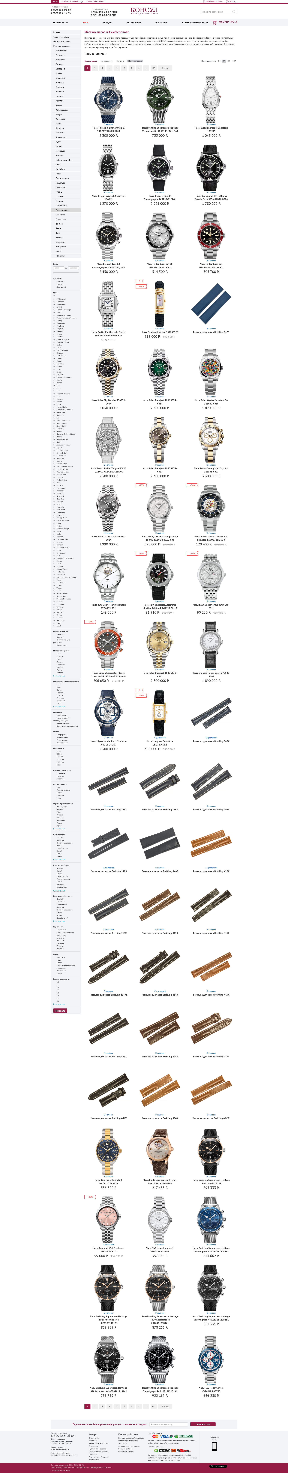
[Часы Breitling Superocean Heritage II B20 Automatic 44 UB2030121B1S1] (108, 1288)
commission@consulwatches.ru (64, 1455)
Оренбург (60, 169)
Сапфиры (60, 943)
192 (234, 61)
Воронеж (60, 87)
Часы (55, 1)
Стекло (56, 731)
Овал (58, 798)
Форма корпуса (60, 784)
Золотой (60, 840)
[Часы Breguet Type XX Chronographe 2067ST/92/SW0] (108, 236)
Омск (58, 164)
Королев (60, 128)
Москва (56, 32)
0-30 (58, 751)
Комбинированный (64, 843)
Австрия (59, 817)
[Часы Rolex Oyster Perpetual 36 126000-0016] (211, 372)
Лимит (59, 973)
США (58, 812)
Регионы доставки (61, 46)
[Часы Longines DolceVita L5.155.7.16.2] (160, 713)
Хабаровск (61, 246)
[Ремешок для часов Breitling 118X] (108, 905)
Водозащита (58, 748)
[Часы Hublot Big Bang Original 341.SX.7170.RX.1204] (108, 100)
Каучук (59, 690)
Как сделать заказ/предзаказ (131, 1438)
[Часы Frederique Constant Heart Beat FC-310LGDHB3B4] (160, 1152)
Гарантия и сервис (126, 1451)
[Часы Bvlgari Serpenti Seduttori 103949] (211, 100)
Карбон (59, 667)
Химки (59, 251)
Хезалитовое (62, 743)
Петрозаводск (62, 178)
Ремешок (60, 634)
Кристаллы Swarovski (65, 932)
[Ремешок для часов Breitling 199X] (108, 781)
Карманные (61, 645)
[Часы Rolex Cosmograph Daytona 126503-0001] (211, 440)
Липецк (59, 146)
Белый (59, 851)
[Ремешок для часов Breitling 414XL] (108, 967)
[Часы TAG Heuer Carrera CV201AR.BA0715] (211, 1360)
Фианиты (60, 940)
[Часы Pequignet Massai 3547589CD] (160, 304)
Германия (60, 820)
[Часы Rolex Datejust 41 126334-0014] (108, 508)
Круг (58, 787)
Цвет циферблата (61, 865)
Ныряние (60, 776)
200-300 (60, 762)
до (66, 268)
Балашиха (60, 59)
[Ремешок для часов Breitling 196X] (160, 781)
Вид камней (58, 927)
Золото (59, 662)
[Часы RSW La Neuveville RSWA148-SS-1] (211, 577)
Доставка (122, 1443)
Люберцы (60, 150)
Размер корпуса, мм (61, 979)
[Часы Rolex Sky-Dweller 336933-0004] (108, 372)
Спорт (59, 962)
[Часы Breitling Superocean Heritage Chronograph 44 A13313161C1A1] (211, 1220)
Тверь (58, 228)
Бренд (55, 292)
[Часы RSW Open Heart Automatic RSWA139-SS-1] (108, 577)
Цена (55, 264)
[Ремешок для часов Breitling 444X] (160, 1028)
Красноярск (61, 137)
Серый (59, 854)
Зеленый (60, 884)
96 (229, 61)
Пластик (60, 656)
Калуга (59, 114)
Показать (60, 1010)
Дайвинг (60, 779)
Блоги (98, 1457)
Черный (59, 845)
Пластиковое (62, 740)
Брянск (59, 73)
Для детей (61, 287)
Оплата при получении (128, 1441)
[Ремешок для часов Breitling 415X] (211, 905)
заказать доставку (165, 1455)
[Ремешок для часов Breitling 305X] (211, 713)
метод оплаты (172, 1443)
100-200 (60, 759)
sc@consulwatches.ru (60, 1449)
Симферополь (62, 210)
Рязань (59, 191)
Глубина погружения (62, 770)
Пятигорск (60, 187)
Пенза (58, 173)
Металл (59, 673)
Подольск (60, 182)
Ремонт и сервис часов (98, 1443)
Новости (105, 1457)
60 (224, 61)
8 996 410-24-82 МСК (104, 12)
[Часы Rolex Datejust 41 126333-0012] (160, 645)
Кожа (58, 687)
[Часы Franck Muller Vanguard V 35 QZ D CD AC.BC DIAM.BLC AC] (108, 440)
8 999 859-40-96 (61, 13)
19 (57, 995)
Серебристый (62, 848)
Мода (58, 960)
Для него (60, 281)
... (146, 68)
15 (57, 985)
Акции (91, 1457)
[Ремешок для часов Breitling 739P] (211, 1028)
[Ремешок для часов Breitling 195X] (211, 781)
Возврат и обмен (125, 1449)
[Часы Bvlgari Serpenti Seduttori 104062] (108, 168)
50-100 (59, 757)
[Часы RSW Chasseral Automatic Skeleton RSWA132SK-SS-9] (211, 508)
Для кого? (57, 278)
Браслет (60, 637)
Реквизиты (93, 1446)
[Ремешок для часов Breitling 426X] (211, 843)
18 (57, 993)
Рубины (59, 949)
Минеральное (62, 737)
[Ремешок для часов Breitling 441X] (108, 1090)
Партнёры (93, 1454)
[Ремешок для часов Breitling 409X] (108, 1028)
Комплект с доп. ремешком (61, 641)
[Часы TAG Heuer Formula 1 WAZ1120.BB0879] (108, 1152)
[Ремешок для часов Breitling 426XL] (211, 1090)
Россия (59, 823)
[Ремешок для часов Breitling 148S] (108, 843)
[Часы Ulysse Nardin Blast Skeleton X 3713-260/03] (108, 713)
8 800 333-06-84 (61, 9)
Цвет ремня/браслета (62, 896)
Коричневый (61, 887)
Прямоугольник (63, 790)
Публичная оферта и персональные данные (98, 1450)
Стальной (60, 837)
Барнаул (59, 64)
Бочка (59, 793)
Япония (59, 809)
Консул (144, 11)
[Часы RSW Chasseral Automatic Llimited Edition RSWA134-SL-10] (160, 577)
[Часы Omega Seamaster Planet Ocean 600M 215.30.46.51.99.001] (108, 645)
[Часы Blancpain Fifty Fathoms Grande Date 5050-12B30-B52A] (211, 168)
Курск (58, 141)
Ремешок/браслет (61, 631)
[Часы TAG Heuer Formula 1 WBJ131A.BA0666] (160, 1220)
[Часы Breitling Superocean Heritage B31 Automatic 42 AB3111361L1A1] (160, 100)
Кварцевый (61, 715)
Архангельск (61, 50)
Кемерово (60, 119)
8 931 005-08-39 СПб (103, 15)
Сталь (58, 654)
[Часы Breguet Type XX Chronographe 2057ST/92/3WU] (160, 168)
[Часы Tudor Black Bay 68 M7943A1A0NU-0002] (160, 236)
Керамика (60, 664)
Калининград (62, 110)
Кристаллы (61, 935)
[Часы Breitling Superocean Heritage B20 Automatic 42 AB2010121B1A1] (108, 1360)
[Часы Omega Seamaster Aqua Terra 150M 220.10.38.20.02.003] (160, 508)
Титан (59, 659)
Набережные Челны (65, 160)
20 (57, 998)
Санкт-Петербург (61, 37)
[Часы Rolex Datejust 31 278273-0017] (160, 440)
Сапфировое (62, 734)
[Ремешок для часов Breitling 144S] (160, 843)
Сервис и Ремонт (95, 1)
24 (219, 61)
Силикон (60, 692)
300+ (58, 765)
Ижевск (59, 96)
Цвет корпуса (59, 834)
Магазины (93, 1441)
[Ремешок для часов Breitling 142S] (211, 304)
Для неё (60, 284)
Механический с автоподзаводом (61, 719)
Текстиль (60, 698)
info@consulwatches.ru (61, 1443)
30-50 (59, 754)
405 (153, 68)
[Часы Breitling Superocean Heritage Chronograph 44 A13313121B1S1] (211, 1288)
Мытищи (59, 155)
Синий (59, 856)
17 (57, 990)
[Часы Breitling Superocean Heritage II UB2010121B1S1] (211, 1152)
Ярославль (60, 255)
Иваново (60, 91)
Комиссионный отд (72, 1)
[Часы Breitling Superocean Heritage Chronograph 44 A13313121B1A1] (160, 1360)
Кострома (60, 132)
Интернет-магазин (61, 41)
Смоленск (60, 214)
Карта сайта (94, 1459)
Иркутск (59, 100)
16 (57, 987)
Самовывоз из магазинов (129, 1446)
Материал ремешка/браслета (66, 681)
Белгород (60, 68)
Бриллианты (61, 930)
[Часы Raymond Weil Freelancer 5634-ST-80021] (108, 1220)
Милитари (60, 968)
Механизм (57, 712)
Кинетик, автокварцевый (67, 726)
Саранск (59, 196)
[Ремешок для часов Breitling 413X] (211, 967)
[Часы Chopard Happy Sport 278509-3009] (211, 645)
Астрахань (60, 55)
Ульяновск (60, 242)
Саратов (59, 201)
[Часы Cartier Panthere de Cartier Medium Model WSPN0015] (108, 304)
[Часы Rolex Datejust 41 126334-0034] (160, 372)
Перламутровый (63, 879)
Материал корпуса (61, 651)
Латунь (59, 670)
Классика (60, 957)
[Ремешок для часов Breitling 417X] (160, 905)
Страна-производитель (63, 804)
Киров (59, 123)
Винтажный (61, 971)
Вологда (60, 82)
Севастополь (61, 205)
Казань (59, 105)
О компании (94, 1438)
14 (57, 982)
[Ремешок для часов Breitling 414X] (160, 967)
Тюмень (59, 237)
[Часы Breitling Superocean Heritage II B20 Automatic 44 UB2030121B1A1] (160, 1288)
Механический (62, 723)
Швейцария (61, 807)
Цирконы (60, 938)
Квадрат (60, 795)
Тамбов (59, 223)
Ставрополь (61, 219)
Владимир (60, 78)
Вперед (165, 68)
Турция (59, 825)
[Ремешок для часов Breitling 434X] (160, 1090)
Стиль (55, 954)
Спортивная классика (65, 965)
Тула (58, 233)
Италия (59, 815)
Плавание (60, 773)
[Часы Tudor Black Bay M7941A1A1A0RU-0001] (211, 236)
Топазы (59, 946)
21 (57, 1001)
